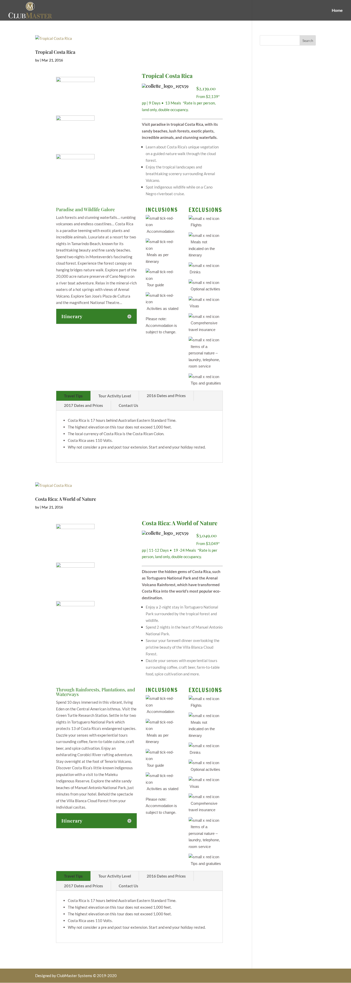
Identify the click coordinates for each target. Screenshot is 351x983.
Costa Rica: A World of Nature (65, 499)
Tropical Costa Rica (55, 52)
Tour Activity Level (114, 396)
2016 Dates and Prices (166, 395)
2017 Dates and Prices (83, 405)
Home (337, 10)
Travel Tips (73, 396)
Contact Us (128, 405)
